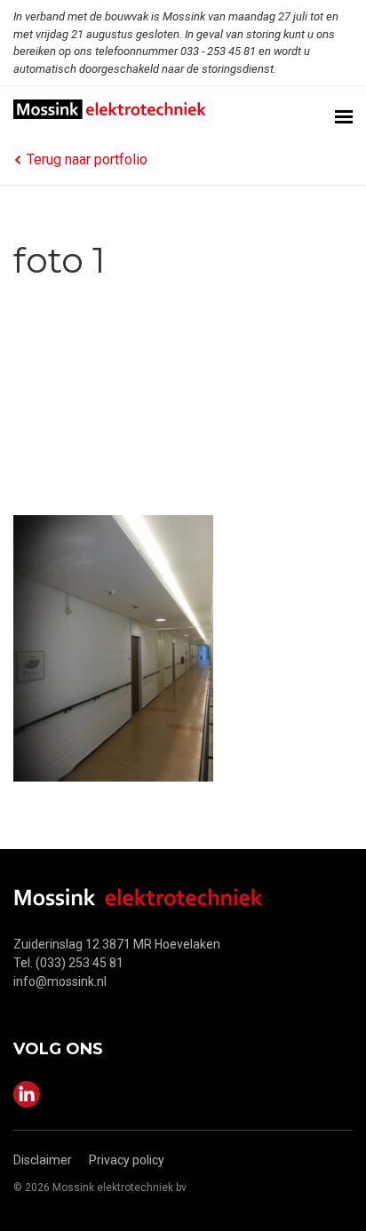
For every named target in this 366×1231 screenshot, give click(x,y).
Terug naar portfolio (87, 159)
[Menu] (343, 110)
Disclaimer (42, 1160)
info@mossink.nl (60, 981)
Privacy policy (126, 1160)
